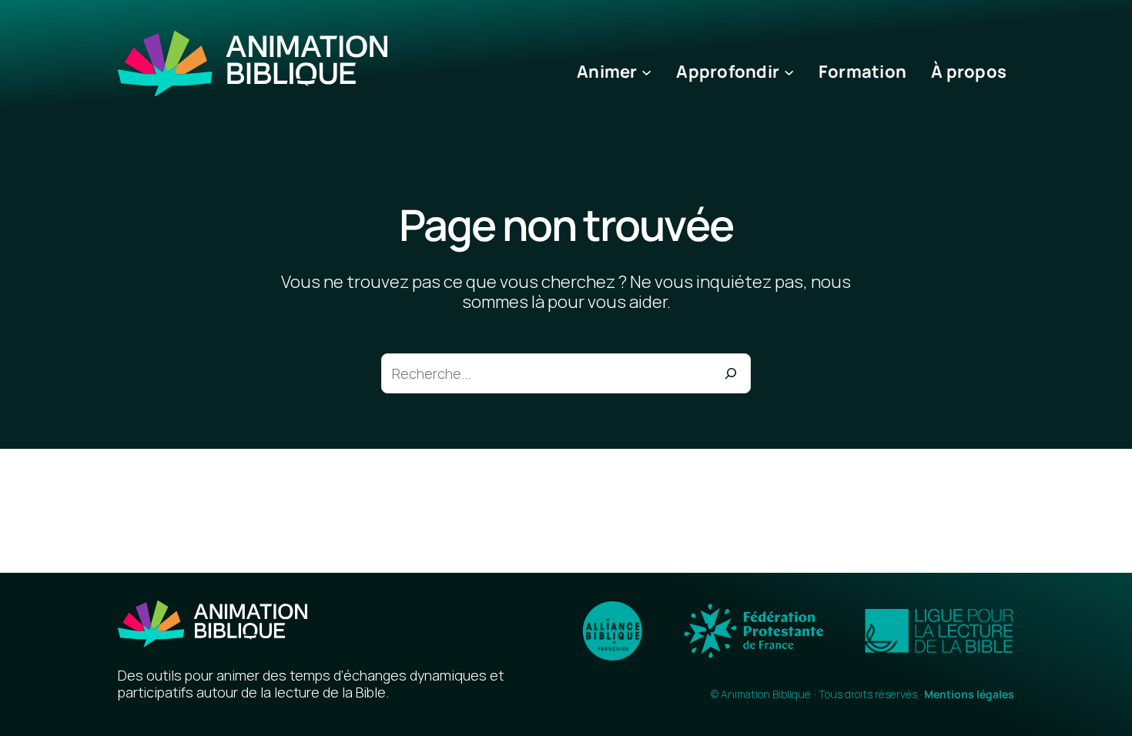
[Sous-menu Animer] (646, 72)
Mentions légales (969, 694)
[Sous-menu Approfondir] (789, 72)
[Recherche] (731, 373)
